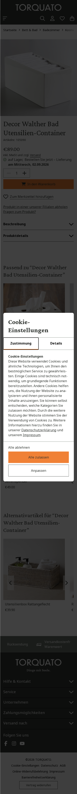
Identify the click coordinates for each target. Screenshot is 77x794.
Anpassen (38, 470)
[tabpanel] (38, 395)
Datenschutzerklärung (38, 430)
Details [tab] (56, 343)
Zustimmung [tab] (20, 343)
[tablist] (38, 344)
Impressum (31, 435)
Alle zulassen (38, 457)
